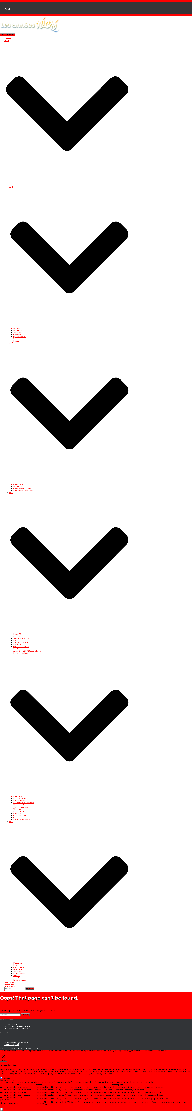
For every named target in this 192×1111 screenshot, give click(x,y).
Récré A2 (17, 634)
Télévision (17, 332)
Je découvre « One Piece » (16, 1028)
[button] (67, 185)
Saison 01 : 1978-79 (21, 638)
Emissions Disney (20, 811)
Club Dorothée (19, 815)
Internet (16, 976)
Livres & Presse (19, 980)
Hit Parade (17, 969)
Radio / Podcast (19, 974)
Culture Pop (18, 967)
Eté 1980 (17, 645)
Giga (15, 817)
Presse (16, 341)
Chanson (17, 335)
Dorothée (17, 328)
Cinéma (16, 339)
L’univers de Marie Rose (23, 491)
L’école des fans (20, 805)
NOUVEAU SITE (11, 986)
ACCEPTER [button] (20, 1053)
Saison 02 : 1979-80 (21, 642)
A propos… (9, 984)
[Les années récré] (30, 32)
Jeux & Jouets (19, 978)
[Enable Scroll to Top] (1, 1109)
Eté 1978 (17, 636)
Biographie (18, 330)
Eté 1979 (17, 640)
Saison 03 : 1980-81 (21, 647)
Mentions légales (11, 1045)
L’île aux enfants (20, 798)
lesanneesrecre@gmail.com (16, 1043)
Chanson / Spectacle (22, 488)
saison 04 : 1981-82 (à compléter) (27, 651)
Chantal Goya (19, 484)
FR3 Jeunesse (19, 801)
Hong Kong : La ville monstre (17, 1026)
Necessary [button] (4, 1076)
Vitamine (17, 809)
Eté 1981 (16, 649)
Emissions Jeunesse (21, 820)
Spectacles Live (19, 337)
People (16, 965)
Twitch (7, 9)
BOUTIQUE (9, 982)
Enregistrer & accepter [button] (10, 1107)
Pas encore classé (20, 653)
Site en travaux (11, 1024)
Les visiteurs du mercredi (23, 803)
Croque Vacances (20, 807)
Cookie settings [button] (7, 1053)
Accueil (7, 39)
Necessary (7, 1078)
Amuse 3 (17, 813)
